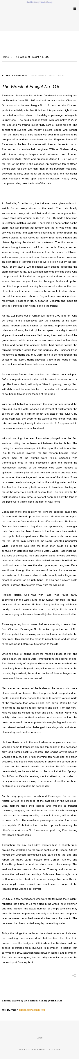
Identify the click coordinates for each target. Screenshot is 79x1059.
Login (39, 1037)
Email (61, 75)
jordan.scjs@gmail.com (32, 1010)
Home (5, 56)
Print (52, 75)
